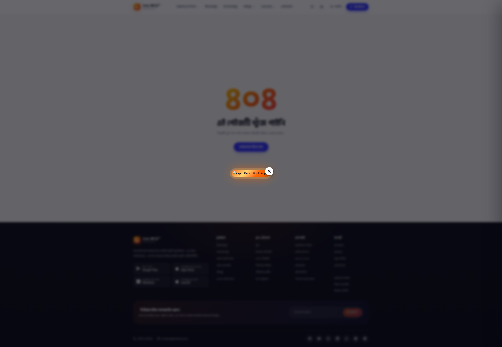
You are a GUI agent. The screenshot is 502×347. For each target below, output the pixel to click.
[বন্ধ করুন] (269, 171)
